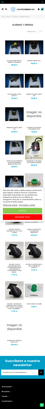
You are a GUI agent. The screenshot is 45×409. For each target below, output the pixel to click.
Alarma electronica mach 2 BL (14, 341)
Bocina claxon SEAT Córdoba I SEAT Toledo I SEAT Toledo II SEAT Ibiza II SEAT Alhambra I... (14, 306)
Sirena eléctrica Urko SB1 (34, 95)
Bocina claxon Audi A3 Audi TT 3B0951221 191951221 (34, 265)
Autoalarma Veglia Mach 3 (14, 95)
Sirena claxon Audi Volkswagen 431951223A (34, 230)
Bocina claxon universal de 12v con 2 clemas (14, 230)
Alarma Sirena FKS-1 (34, 61)
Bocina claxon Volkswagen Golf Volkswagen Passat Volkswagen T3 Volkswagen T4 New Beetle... (14, 268)
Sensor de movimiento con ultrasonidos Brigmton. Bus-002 (14, 162)
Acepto (22, 210)
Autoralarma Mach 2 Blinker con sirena (14, 61)
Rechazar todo (22, 217)
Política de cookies (10, 205)
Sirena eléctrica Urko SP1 (14, 128)
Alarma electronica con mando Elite (34, 128)
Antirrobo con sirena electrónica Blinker (34, 161)
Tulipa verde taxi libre (34, 304)
